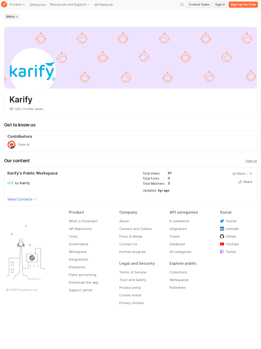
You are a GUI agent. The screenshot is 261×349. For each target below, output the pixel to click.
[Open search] (182, 5)
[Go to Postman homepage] (4, 4)
